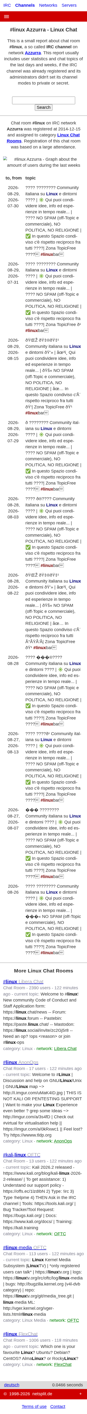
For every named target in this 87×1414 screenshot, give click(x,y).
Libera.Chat (65, 1048)
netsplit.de (42, 1393)
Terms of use (34, 1406)
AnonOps (63, 1141)
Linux (27, 1048)
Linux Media (34, 1320)
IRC (7, 5)
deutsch (11, 1385)
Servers (69, 5)
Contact (57, 1406)
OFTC (60, 1233)
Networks (48, 5)
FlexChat (63, 1364)
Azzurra (33, 52)
